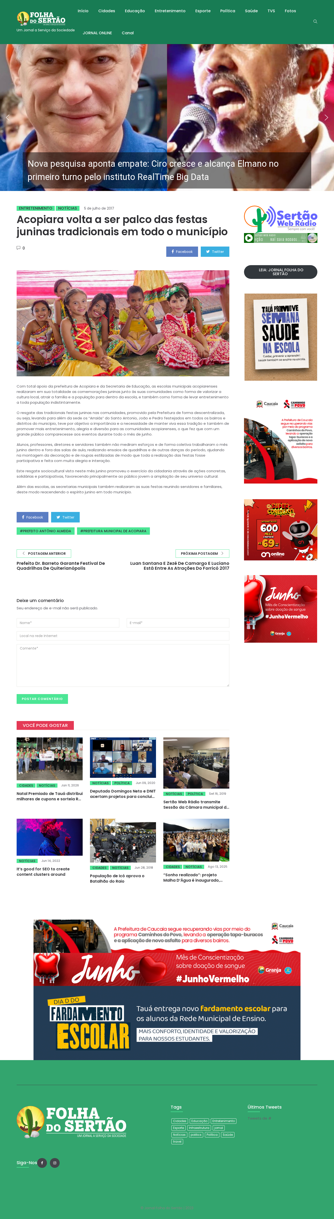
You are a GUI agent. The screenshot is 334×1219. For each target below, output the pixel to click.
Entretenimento (170, 11)
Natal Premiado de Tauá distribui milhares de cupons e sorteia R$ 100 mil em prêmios (50, 799)
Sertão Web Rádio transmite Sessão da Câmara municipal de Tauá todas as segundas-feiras (196, 807)
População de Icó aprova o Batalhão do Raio (117, 878)
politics (196, 1135)
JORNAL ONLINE (97, 33)
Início (83, 11)
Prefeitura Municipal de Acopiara (114, 531)
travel (177, 1141)
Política (227, 11)
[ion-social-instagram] (55, 1163)
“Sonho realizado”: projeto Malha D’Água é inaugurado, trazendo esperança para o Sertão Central (191, 883)
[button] (167, 117)
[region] (167, 117)
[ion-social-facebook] (42, 1163)
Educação (135, 11)
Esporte (203, 11)
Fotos (290, 11)
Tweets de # (259, 1118)
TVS (271, 11)
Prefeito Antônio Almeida (47, 531)
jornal (218, 1128)
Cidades (106, 11)
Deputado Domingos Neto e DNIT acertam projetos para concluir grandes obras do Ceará (123, 796)
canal (128, 33)
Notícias (67, 208)
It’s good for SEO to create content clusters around (43, 871)
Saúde (251, 11)
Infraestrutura (199, 1128)
